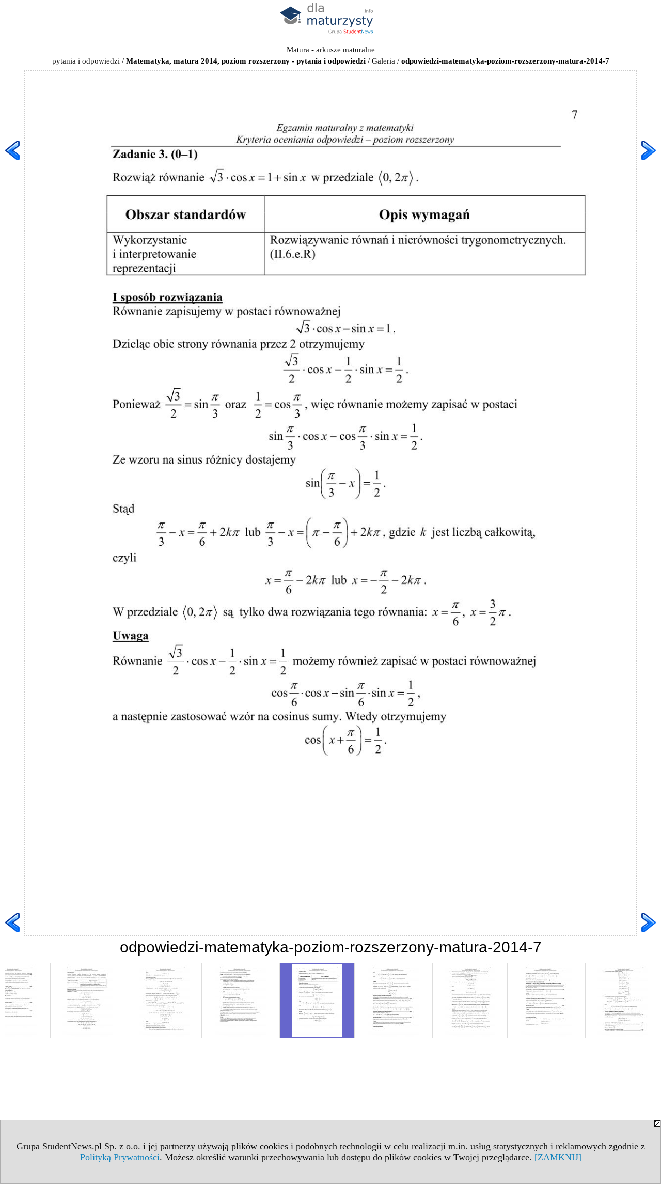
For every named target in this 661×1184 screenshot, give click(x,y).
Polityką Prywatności (120, 1157)
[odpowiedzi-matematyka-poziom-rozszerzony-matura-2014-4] (88, 1000)
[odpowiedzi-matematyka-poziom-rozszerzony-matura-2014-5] (164, 1000)
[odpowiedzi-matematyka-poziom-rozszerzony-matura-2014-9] (470, 1000)
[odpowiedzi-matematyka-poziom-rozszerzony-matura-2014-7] (317, 1000)
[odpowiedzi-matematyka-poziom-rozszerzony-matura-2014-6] (240, 1000)
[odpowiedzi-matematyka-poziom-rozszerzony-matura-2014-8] (393, 1000)
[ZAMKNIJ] (557, 1157)
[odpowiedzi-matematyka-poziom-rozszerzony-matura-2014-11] (623, 1000)
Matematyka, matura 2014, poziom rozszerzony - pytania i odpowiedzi (246, 61)
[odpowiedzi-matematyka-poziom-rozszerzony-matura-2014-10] (546, 1000)
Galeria (383, 61)
